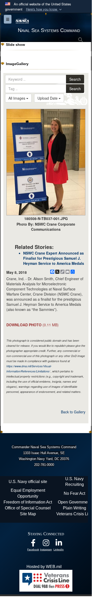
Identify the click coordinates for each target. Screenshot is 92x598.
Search (75, 79)
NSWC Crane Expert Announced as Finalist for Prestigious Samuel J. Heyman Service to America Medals (53, 258)
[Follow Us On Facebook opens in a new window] (33, 544)
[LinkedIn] (58, 544)
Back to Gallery (73, 411)
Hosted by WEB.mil (44, 566)
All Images (17, 98)
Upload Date (48, 98)
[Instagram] (46, 544)
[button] (44, 9)
